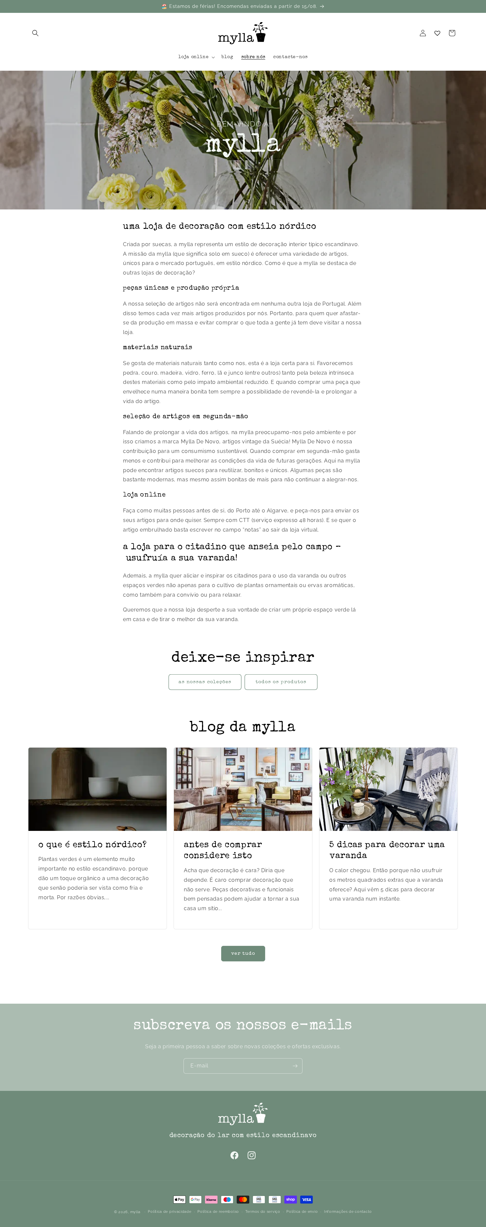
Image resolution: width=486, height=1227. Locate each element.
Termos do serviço (262, 1211)
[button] (35, 33)
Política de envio (302, 1211)
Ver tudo (243, 953)
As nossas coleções (205, 682)
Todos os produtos (281, 682)
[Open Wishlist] (437, 33)
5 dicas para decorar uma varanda (387, 851)
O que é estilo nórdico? (92, 845)
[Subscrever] (295, 1066)
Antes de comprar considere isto (223, 851)
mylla (135, 1212)
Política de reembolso (218, 1211)
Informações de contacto (348, 1211)
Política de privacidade (169, 1211)
